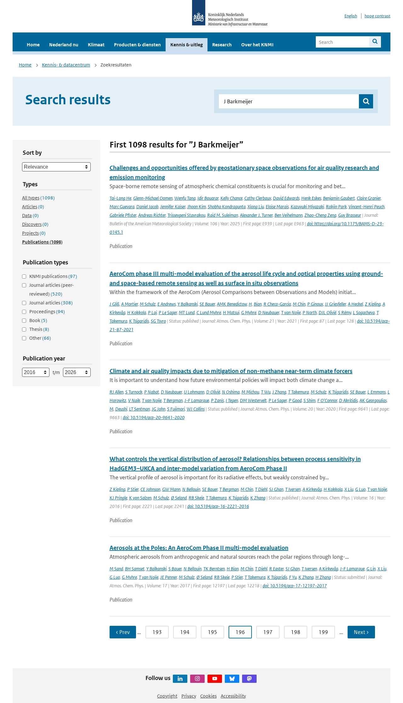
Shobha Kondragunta (227, 207)
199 (323, 632)
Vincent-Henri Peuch (366, 207)
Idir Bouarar (208, 198)
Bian (258, 304)
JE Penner (168, 577)
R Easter (276, 569)
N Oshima (231, 392)
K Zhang (257, 498)
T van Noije (291, 312)
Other (40, 338)
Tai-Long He (120, 198)
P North (310, 312)
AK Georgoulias (373, 400)
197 (268, 632)
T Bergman (173, 400)
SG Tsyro (158, 321)
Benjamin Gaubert (339, 198)
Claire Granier (369, 198)
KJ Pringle (118, 498)
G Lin (371, 569)
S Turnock (133, 392)
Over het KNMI (257, 45)
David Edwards (286, 198)
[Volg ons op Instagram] (197, 678)
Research (222, 45)
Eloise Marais (277, 207)
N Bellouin (191, 489)
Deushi (121, 409)
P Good (295, 400)
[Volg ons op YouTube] (214, 678)
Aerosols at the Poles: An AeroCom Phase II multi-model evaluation (199, 547)
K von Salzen (140, 498)
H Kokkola (136, 312)
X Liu (348, 489)
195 (212, 632)
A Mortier (129, 304)
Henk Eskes (311, 198)
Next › (361, 632)
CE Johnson (150, 489)
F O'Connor (327, 400)
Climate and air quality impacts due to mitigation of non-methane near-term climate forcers (231, 371)
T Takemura (298, 392)
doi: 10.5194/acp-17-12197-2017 (295, 586)
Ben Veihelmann (289, 215)
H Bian (233, 569)
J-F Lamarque (196, 400)
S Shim (309, 400)
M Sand (116, 569)
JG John (158, 409)
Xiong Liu (255, 207)
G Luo (360, 489)
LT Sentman (139, 409)
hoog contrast (377, 16)
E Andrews (166, 304)
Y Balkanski (188, 304)
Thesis (39, 329)
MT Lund (187, 312)
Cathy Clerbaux (257, 198)
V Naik (134, 400)
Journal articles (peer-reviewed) (51, 289)
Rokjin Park (336, 207)
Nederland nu (63, 45)
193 (157, 632)
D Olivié (213, 392)
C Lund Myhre (208, 312)
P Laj (152, 312)
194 (185, 632)
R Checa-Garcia (277, 304)
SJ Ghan (276, 489)
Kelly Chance (231, 198)
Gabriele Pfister (123, 215)
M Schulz (148, 304)
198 (295, 632)
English (350, 16)
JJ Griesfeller (335, 304)
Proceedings (47, 311)
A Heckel (355, 304)
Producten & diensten (137, 45)
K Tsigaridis (139, 321)
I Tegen (232, 400)
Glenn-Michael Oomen (153, 198)
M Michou (250, 392)
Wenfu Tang (185, 198)
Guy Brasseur (349, 215)
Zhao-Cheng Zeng (320, 215)
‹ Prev (123, 632)
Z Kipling (373, 304)
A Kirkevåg (312, 489)
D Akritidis (348, 400)
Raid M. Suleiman (222, 215)
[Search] (375, 42)
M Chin (299, 304)
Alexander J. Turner (256, 215)
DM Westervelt (253, 400)
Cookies (208, 696)
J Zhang (279, 392)
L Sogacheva (364, 312)
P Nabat (151, 392)
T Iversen (293, 489)
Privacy (188, 696)
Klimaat (96, 45)
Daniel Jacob (147, 207)
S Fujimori (176, 409)
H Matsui (231, 312)
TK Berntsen (214, 569)
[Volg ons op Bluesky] (232, 678)
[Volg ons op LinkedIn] (180, 678)
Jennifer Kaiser (172, 207)
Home (33, 45)
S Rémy (344, 312)
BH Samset (135, 569)
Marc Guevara (122, 207)
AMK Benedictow (232, 304)
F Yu (293, 577)
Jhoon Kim (196, 207)
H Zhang (323, 577)
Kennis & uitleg (186, 45)
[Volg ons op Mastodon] (249, 678)
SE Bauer (207, 304)
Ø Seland (179, 498)
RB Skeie (196, 498)
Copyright (167, 696)
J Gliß (114, 304)
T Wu (265, 392)
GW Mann (171, 489)
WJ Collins (196, 409)
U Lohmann (194, 392)
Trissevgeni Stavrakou (186, 215)
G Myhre (248, 312)
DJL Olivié (327, 312)
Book (38, 320)
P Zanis (217, 400)
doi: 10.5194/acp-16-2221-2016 (218, 506)
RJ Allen (116, 392)
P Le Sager (168, 312)
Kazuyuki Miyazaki (307, 207)
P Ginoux (315, 304)
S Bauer (175, 569)
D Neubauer (268, 312)
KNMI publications (53, 276)
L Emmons (376, 392)
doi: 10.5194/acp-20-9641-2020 (153, 417)
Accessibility (233, 696)
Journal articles (51, 303)
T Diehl (261, 489)
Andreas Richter (152, 215)
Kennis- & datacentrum (66, 65)
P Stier (133, 489)
